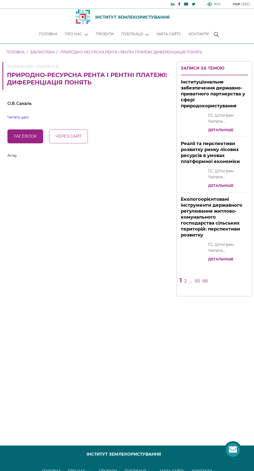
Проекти (105, 34)
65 (197, 281)
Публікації (132, 34)
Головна (48, 34)
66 (205, 281)
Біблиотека (42, 52)
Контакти (199, 34)
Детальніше (220, 130)
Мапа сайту (169, 34)
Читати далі (18, 117)
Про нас (73, 34)
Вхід (217, 4)
